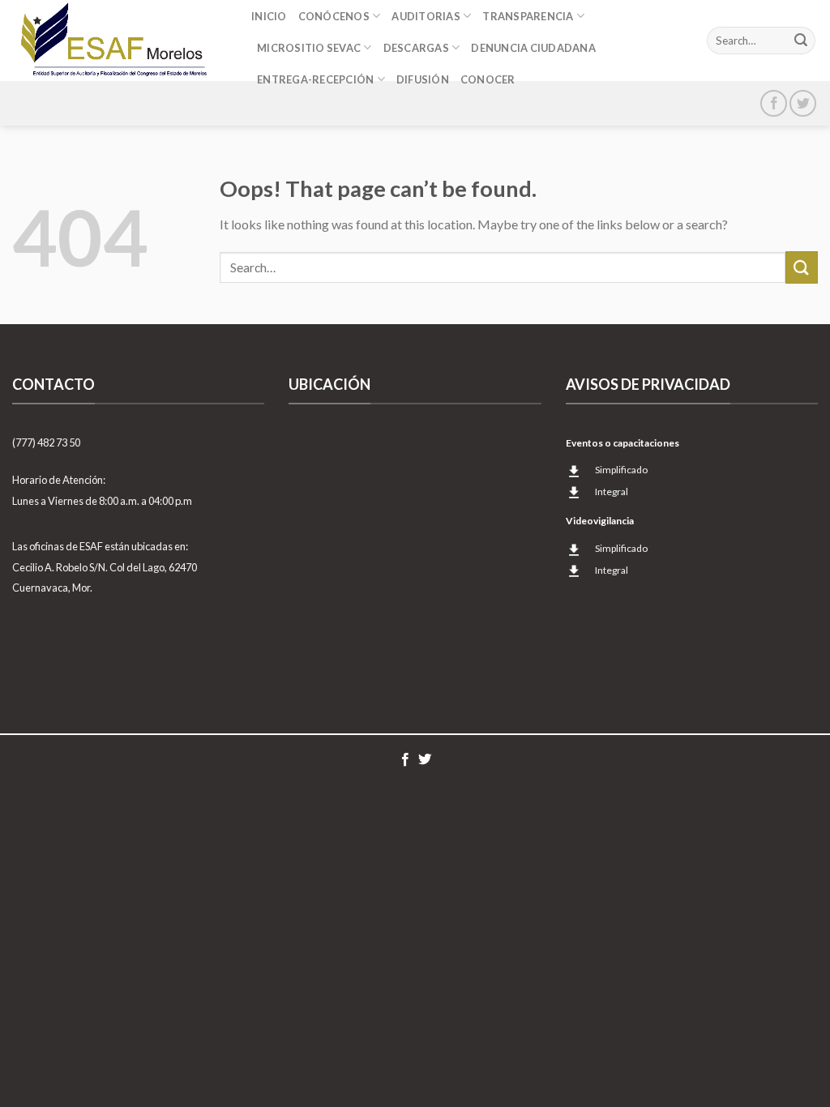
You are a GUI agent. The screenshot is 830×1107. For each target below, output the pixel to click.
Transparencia (527, 16)
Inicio (269, 16)
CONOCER (488, 79)
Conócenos (334, 16)
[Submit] (801, 40)
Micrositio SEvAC (309, 47)
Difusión (422, 79)
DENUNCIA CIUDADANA (533, 47)
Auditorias (425, 16)
